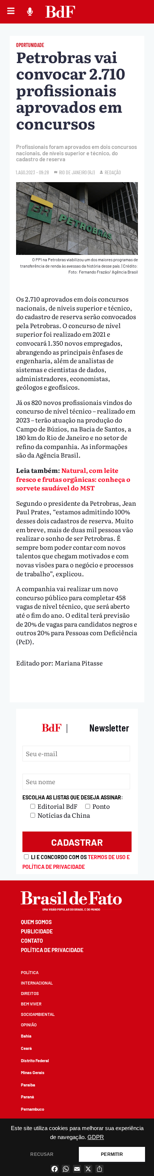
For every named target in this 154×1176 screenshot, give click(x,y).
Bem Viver (31, 1003)
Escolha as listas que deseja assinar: (72, 797)
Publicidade (37, 931)
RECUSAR (41, 1154)
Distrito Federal (35, 1060)
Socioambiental (38, 1014)
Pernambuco (32, 1109)
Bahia (26, 1035)
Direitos (30, 993)
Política (29, 972)
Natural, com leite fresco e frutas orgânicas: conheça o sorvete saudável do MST (73, 478)
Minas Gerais (32, 1072)
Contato (32, 941)
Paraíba (28, 1084)
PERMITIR (112, 1154)
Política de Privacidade (52, 950)
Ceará (26, 1048)
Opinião (29, 1024)
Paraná (27, 1096)
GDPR (95, 1137)
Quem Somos (36, 922)
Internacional (37, 982)
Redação (113, 172)
